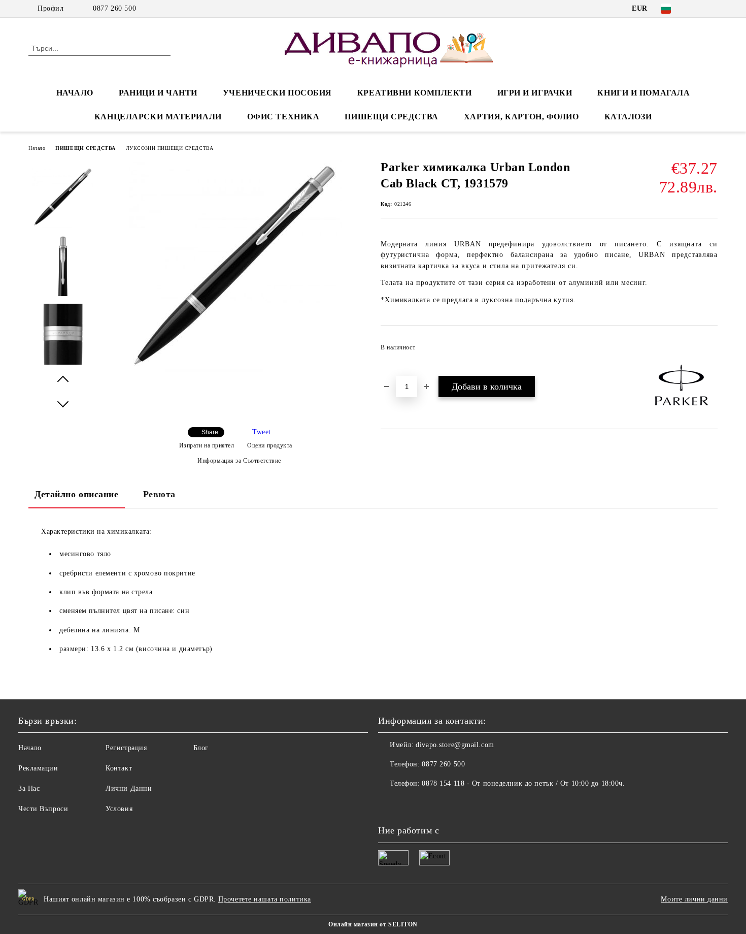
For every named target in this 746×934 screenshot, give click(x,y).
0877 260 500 (114, 8)
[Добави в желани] (710, 350)
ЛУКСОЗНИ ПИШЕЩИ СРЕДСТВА (169, 148)
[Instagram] (712, 8)
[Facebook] (696, 8)
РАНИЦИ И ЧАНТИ (158, 92)
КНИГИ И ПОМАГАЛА (643, 92)
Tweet (261, 432)
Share (209, 432)
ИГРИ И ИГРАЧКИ (534, 92)
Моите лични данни (694, 899)
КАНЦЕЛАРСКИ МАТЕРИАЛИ (158, 116)
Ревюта (159, 494)
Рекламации (38, 768)
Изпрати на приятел (206, 445)
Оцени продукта (269, 445)
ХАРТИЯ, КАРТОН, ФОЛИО (521, 116)
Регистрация (126, 748)
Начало (36, 148)
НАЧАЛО (74, 92)
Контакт (119, 768)
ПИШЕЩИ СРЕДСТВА (391, 116)
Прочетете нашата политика (264, 899)
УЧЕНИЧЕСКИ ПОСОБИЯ (277, 92)
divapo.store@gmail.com (455, 745)
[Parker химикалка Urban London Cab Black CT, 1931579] (235, 370)
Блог (201, 748)
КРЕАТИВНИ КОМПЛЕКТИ (414, 92)
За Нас (29, 788)
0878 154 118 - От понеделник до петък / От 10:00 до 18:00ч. (523, 783)
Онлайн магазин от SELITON (373, 924)
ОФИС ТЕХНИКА (283, 116)
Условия (119, 809)
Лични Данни (129, 788)
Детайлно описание (77, 494)
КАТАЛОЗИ (628, 116)
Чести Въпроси (43, 809)
